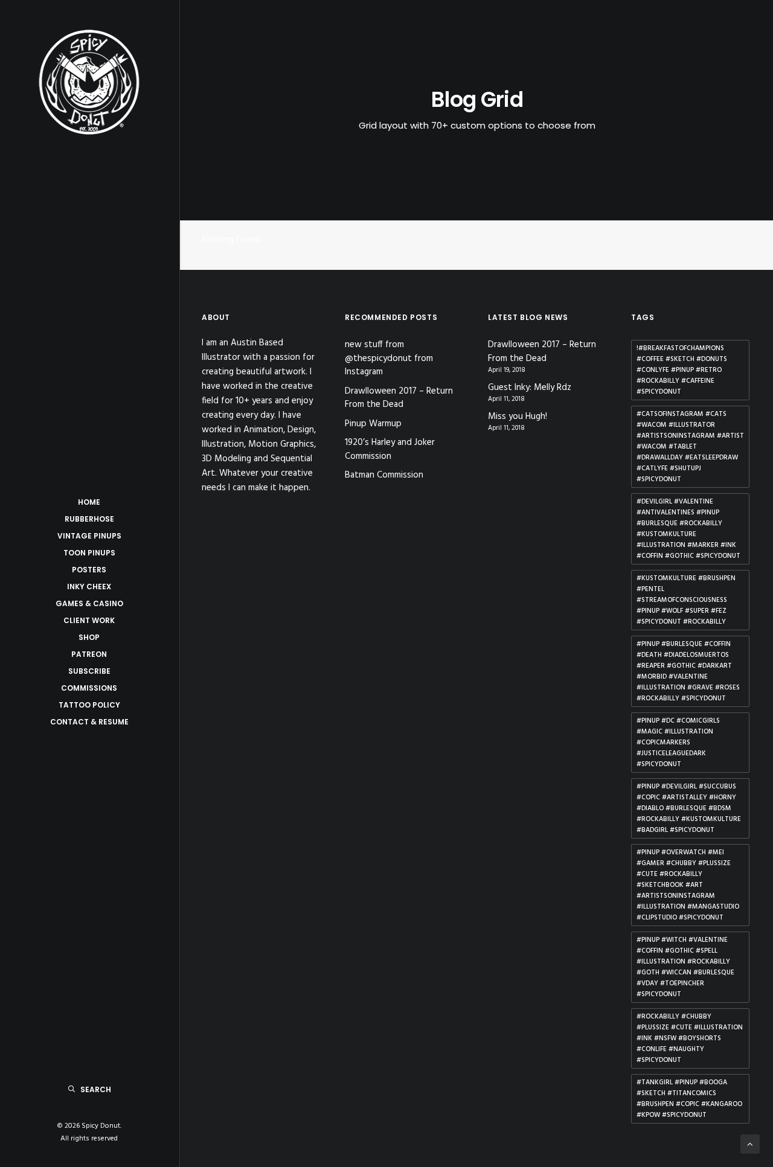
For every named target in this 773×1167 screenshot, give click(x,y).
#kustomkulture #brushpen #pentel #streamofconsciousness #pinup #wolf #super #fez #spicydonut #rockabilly (686, 600)
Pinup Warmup (373, 424)
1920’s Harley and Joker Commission (390, 449)
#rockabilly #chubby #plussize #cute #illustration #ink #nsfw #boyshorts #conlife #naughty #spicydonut (690, 1038)
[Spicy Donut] (89, 82)
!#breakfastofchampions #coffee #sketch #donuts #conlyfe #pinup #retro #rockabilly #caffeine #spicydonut (682, 370)
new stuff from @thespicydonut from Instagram (389, 358)
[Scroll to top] (750, 1144)
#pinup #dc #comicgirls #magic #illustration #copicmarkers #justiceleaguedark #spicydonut (678, 742)
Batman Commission (384, 475)
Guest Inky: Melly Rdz (529, 388)
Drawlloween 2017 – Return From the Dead (399, 398)
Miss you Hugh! (517, 417)
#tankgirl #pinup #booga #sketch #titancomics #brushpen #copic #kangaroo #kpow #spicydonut (689, 1099)
